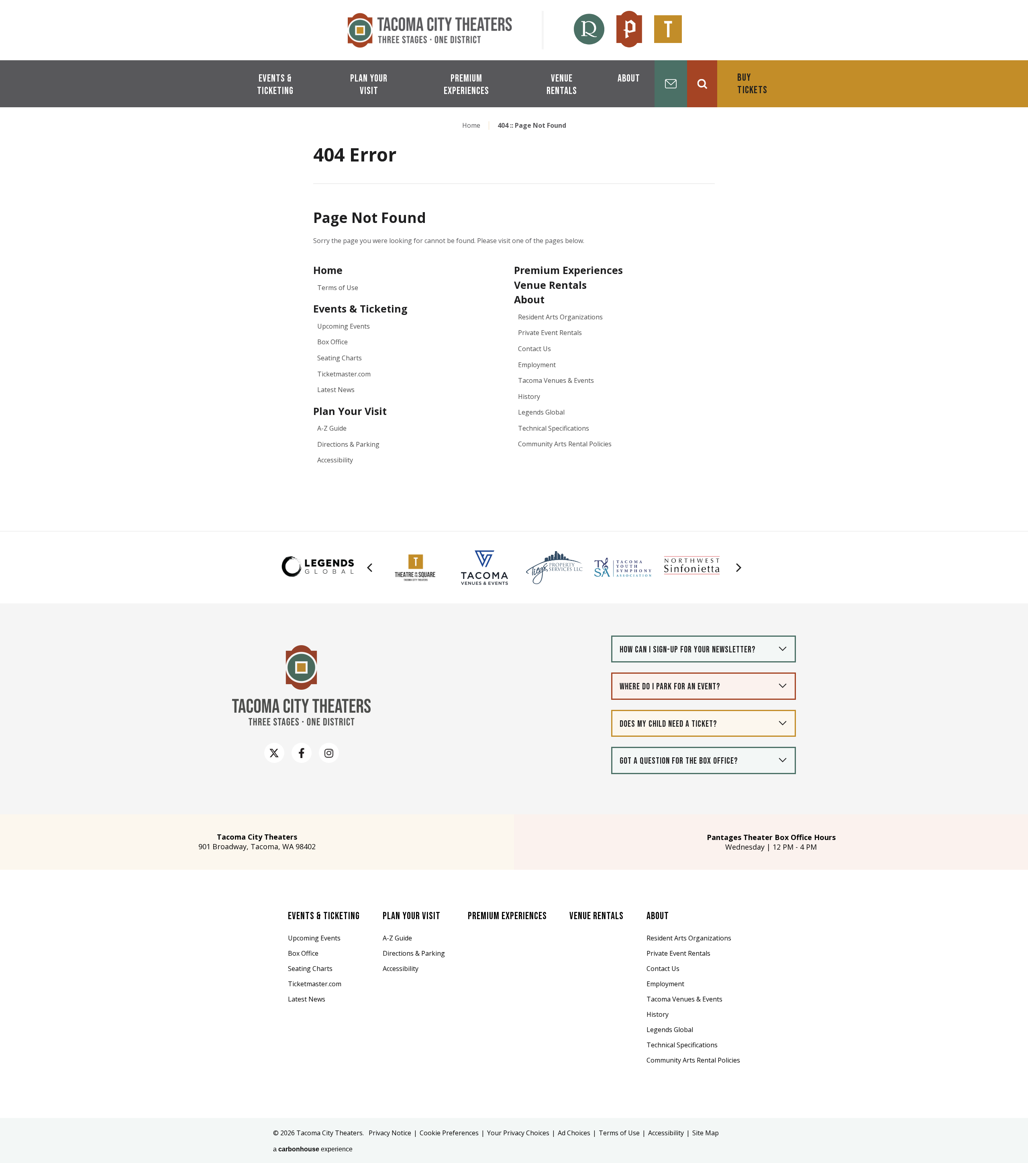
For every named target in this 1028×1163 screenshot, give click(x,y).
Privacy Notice (390, 1132)
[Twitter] (274, 753)
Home (471, 125)
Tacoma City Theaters (430, 30)
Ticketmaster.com (344, 374)
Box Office (332, 341)
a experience (313, 1149)
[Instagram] (329, 753)
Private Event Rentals (550, 332)
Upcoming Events (343, 326)
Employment (537, 364)
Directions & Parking (348, 444)
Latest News (336, 389)
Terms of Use (337, 287)
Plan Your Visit (369, 84)
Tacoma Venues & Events (556, 380)
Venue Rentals (562, 84)
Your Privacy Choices (518, 1132)
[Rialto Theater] (589, 30)
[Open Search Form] (702, 83)
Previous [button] (369, 567)
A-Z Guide (332, 428)
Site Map (705, 1132)
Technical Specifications (553, 428)
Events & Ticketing (275, 84)
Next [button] (739, 567)
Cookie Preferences (449, 1132)
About (629, 78)
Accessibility (335, 460)
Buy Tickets (752, 84)
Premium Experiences (466, 84)
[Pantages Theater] (629, 30)
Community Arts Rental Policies (565, 443)
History (529, 396)
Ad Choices (574, 1132)
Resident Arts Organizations (560, 317)
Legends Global (541, 412)
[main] (514, 312)
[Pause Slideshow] (367, 553)
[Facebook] (301, 753)
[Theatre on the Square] (668, 30)
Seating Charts (339, 358)
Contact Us (534, 348)
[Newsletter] (671, 83)
